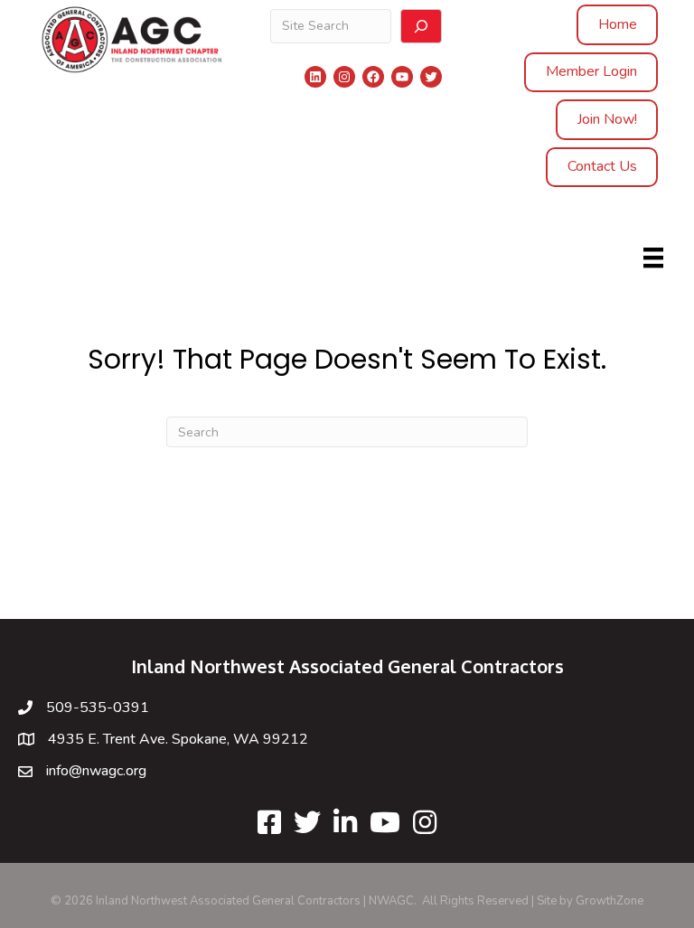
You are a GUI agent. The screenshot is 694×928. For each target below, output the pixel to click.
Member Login (591, 71)
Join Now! (607, 119)
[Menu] (653, 257)
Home (617, 24)
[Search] (421, 26)
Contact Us (602, 166)
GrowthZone (609, 901)
